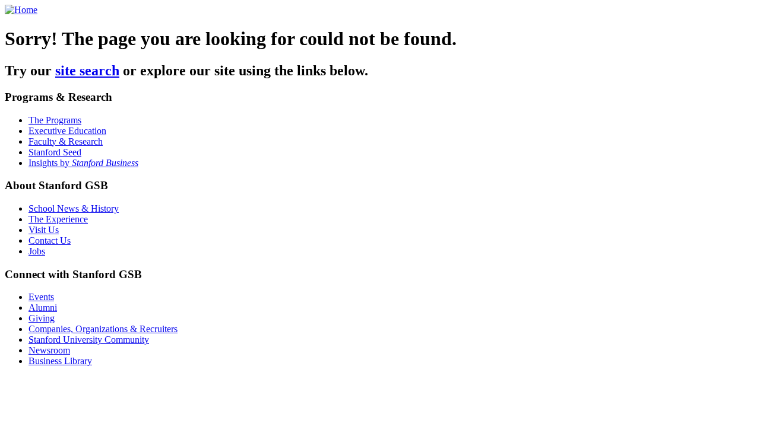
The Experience (58, 219)
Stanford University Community (88, 339)
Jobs (36, 251)
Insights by (83, 163)
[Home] (21, 10)
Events (41, 297)
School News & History (73, 208)
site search (87, 70)
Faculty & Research (65, 141)
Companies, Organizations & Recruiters (103, 329)
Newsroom (49, 350)
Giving (41, 318)
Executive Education (67, 131)
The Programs (54, 120)
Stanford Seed (54, 152)
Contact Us (49, 240)
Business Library (60, 361)
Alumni (42, 307)
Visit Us (43, 230)
